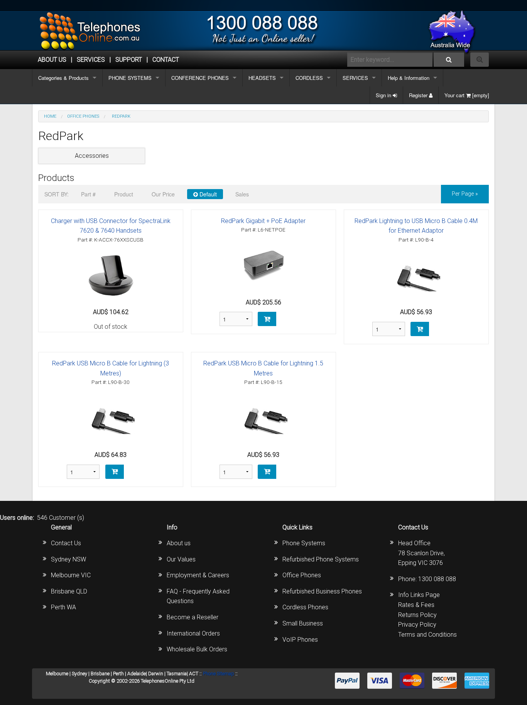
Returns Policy (417, 615)
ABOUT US (52, 59)
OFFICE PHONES (83, 116)
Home (50, 116)
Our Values (181, 559)
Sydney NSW (68, 559)
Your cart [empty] (466, 95)
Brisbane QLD (69, 591)
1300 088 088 (437, 579)
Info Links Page (419, 594)
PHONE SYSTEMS (130, 77)
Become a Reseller (192, 617)
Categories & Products (63, 77)
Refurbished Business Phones (322, 591)
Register (419, 95)
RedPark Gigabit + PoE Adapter (263, 221)
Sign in (384, 95)
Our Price (163, 194)
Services (91, 59)
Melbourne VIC (71, 575)
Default (207, 194)
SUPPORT (128, 59)
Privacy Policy (417, 624)
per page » (465, 194)
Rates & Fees (416, 605)
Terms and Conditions (427, 634)
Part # (88, 194)
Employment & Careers (198, 575)
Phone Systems (303, 543)
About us (179, 543)
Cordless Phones (305, 607)
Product (123, 194)
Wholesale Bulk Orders (197, 649)
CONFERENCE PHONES (200, 77)
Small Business (302, 623)
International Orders (193, 633)
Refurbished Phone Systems (320, 559)
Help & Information (408, 77)
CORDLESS (309, 77)
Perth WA (63, 607)
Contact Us (66, 543)
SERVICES (355, 77)
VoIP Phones (300, 639)
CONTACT (165, 59)
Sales (242, 194)
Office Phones (301, 575)
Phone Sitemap (218, 673)
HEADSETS (262, 77)
